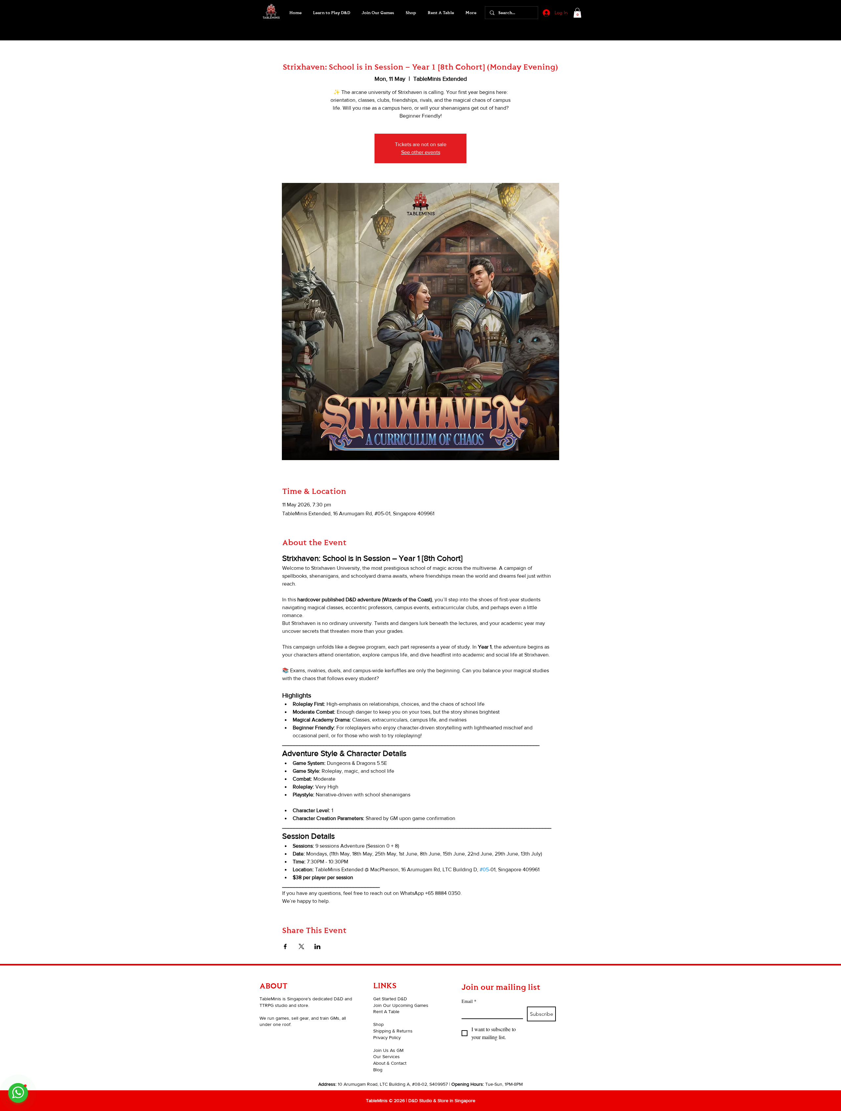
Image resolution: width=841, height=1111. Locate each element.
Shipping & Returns (393, 1030)
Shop (378, 1024)
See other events (420, 152)
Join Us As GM (388, 1050)
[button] (377, 12)
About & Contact (389, 1063)
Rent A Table (386, 1011)
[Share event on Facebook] (285, 946)
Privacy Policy (387, 1037)
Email (469, 1001)
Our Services (386, 1056)
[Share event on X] (301, 946)
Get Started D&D (390, 998)
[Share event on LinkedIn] (317, 946)
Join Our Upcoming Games (400, 1005)
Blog (377, 1069)
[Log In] (545, 12)
